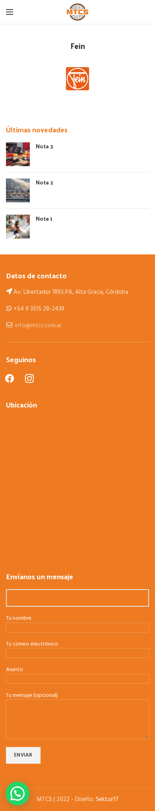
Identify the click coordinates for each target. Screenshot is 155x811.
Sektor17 (107, 799)
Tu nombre (18, 619)
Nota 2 (44, 182)
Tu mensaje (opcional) (32, 696)
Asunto (14, 670)
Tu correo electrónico (32, 644)
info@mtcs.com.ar (38, 325)
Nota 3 (44, 146)
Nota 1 (44, 218)
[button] (17, 793)
